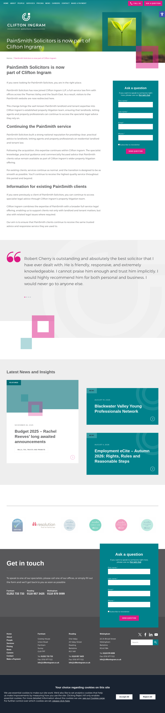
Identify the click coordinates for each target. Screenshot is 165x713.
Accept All (124, 697)
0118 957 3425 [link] (35, 593)
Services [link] (30, 3)
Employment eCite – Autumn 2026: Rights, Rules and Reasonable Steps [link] (122, 456)
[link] (162, 14)
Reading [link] (30, 591)
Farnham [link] (10, 591)
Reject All (147, 697)
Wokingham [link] (52, 591)
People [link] (21, 3)
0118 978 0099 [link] (56, 593)
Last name (122, 112)
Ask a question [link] (153, 3)
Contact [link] (66, 3)
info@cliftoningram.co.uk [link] (48, 663)
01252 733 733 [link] (15, 593)
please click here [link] (61, 701)
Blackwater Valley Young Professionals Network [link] (118, 409)
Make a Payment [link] (78, 3)
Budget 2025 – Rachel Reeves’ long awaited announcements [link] (35, 436)
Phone (121, 134)
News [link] (47, 3)
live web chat (144, 95)
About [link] (13, 3)
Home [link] (6, 3)
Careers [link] (56, 3)
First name (122, 101)
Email (120, 123)
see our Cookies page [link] (93, 698)
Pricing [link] (40, 3)
